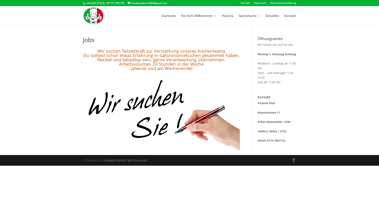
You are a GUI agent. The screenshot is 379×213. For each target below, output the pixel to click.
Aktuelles (272, 16)
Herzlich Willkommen (197, 16)
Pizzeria (228, 16)
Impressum (260, 3)
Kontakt (245, 3)
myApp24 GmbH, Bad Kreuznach (125, 160)
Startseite (168, 16)
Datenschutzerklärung (283, 3)
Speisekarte (247, 16)
